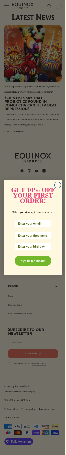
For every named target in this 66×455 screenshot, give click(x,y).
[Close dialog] (56, 185)
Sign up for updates (31, 261)
